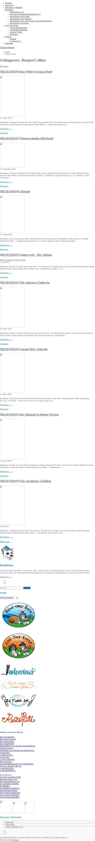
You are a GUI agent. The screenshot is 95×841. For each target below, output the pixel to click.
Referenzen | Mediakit (13, 7)
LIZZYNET (5, 757)
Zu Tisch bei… (16, 41)
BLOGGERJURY (7, 737)
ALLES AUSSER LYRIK (10, 777)
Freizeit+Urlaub (16, 32)
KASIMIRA (5, 786)
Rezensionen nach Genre (19, 16)
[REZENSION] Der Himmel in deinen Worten (29, 414)
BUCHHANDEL (7, 742)
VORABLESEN (6, 768)
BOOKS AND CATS (8, 779)
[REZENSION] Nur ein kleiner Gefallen (25, 481)
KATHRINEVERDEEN (10, 788)
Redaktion (9, 43)
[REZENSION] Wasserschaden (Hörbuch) (27, 138)
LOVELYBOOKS (7, 759)
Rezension (9, 10)
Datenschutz (10, 824)
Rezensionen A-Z (17, 12)
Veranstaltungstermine (18, 28)
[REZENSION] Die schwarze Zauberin (24, 282)
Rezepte (8, 37)
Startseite (8, 3)
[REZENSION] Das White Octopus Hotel (26, 71)
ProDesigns (14, 840)
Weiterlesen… (6, 129)
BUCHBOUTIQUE (8, 739)
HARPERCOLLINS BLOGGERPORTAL (17, 750)
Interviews (14, 34)
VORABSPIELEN (7, 771)
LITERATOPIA (6, 755)
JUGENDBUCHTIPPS (9, 784)
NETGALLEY (6, 762)
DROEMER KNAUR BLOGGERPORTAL (18, 746)
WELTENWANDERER (9, 797)
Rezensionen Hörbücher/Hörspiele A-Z (25, 14)
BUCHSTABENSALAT (10, 782)
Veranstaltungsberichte (18, 30)
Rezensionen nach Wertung (20, 19)
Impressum (9, 5)
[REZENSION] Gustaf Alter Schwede (24, 349)
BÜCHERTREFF (7, 744)
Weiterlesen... (6, 577)
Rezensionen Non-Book (19, 23)
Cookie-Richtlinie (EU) (14, 827)
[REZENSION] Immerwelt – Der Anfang (26, 254)
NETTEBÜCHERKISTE (10, 793)
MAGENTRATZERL (9, 791)
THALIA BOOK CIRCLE (10, 766)
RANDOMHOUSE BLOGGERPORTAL (17, 764)
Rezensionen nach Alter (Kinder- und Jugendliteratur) (31, 21)
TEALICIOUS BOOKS (9, 795)
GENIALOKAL (6, 748)
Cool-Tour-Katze (11, 25)
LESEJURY (5, 753)
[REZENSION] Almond (15, 191)
